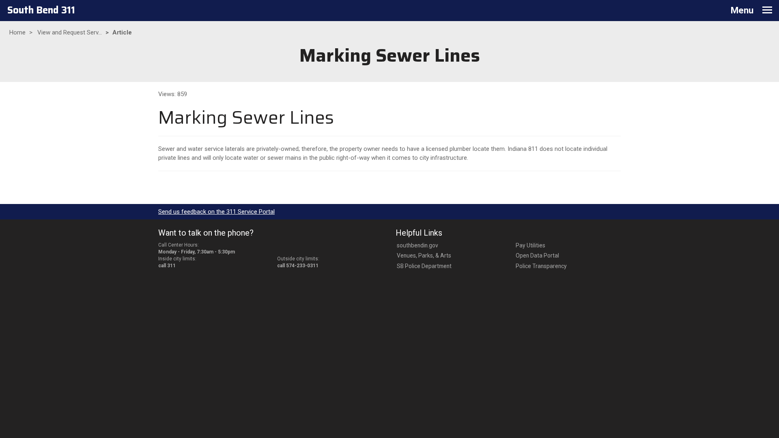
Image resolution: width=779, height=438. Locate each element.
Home (17, 32)
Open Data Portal (537, 255)
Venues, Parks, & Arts (424, 255)
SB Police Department (424, 266)
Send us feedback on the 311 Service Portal (216, 211)
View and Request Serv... (69, 32)
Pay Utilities (530, 245)
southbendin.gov (417, 245)
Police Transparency (541, 266)
